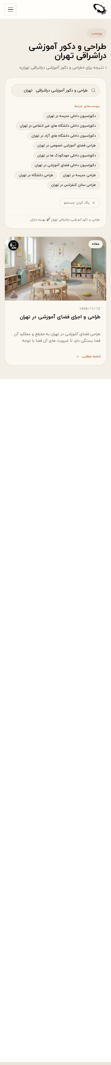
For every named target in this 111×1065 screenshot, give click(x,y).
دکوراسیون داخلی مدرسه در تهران (71, 116)
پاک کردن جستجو (76, 202)
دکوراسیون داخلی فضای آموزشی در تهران (65, 165)
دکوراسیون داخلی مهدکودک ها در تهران (66, 155)
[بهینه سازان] (99, 9)
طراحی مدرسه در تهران (79, 175)
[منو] (11, 9)
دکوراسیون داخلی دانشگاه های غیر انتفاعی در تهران (58, 125)
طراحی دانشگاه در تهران (36, 175)
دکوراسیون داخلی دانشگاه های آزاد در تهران (64, 135)
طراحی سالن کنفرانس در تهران (73, 185)
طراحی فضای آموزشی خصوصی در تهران (66, 145)
